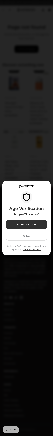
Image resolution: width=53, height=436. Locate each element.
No (28, 236)
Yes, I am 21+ (28, 224)
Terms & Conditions (32, 249)
